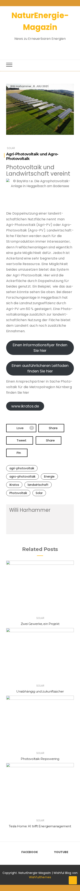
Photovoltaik (18, 493)
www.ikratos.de (25, 406)
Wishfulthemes (40, 877)
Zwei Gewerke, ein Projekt (40, 624)
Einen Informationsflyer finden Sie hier (40, 347)
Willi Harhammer (20, 86)
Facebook (29, 852)
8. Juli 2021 (40, 86)
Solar (11, 148)
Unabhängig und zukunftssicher (40, 691)
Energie (49, 476)
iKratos (14, 485)
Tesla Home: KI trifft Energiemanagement (40, 826)
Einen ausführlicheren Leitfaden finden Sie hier (40, 368)
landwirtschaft (38, 485)
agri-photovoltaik (21, 468)
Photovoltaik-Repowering (40, 759)
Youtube (61, 852)
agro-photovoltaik (22, 476)
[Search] (36, 48)
